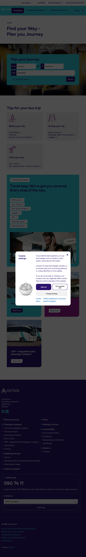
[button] (67, 255)
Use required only (59, 287)
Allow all (43, 287)
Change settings (51, 294)
